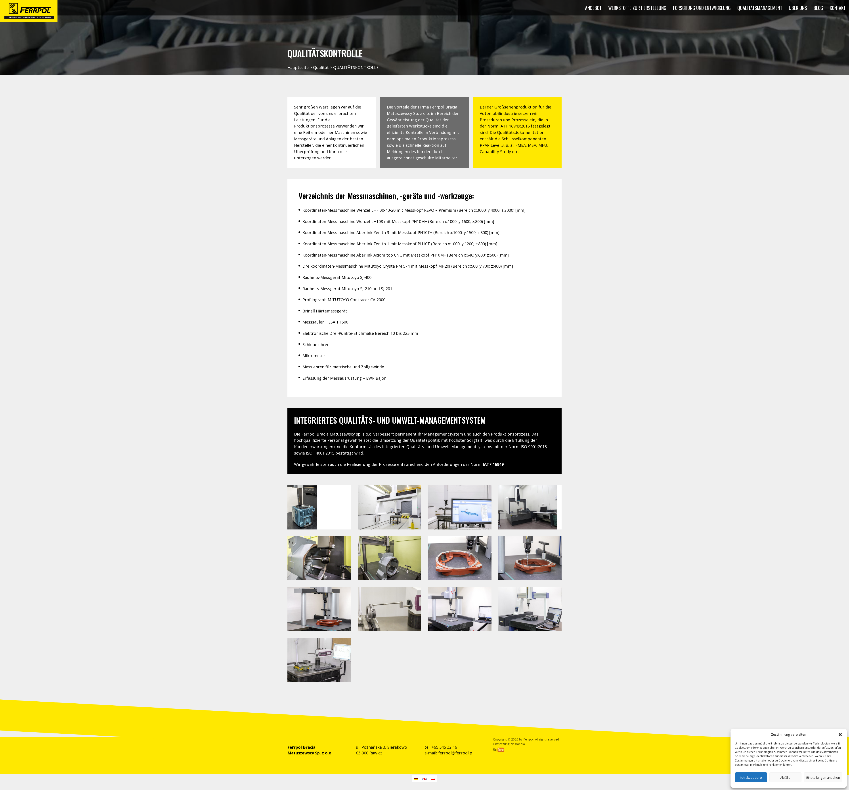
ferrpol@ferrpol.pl (455, 753)
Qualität (321, 67)
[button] (840, 734)
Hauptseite (298, 67)
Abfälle (785, 777)
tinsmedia (518, 744)
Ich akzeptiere (751, 777)
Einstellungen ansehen (823, 777)
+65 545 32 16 (444, 747)
